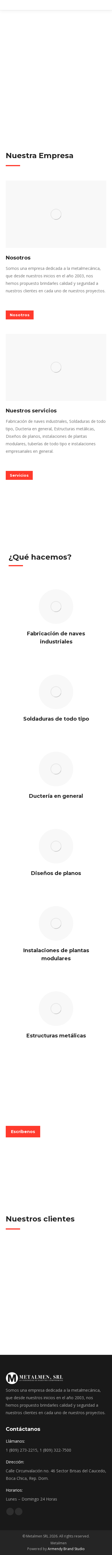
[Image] (56, 367)
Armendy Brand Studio (66, 1548)
